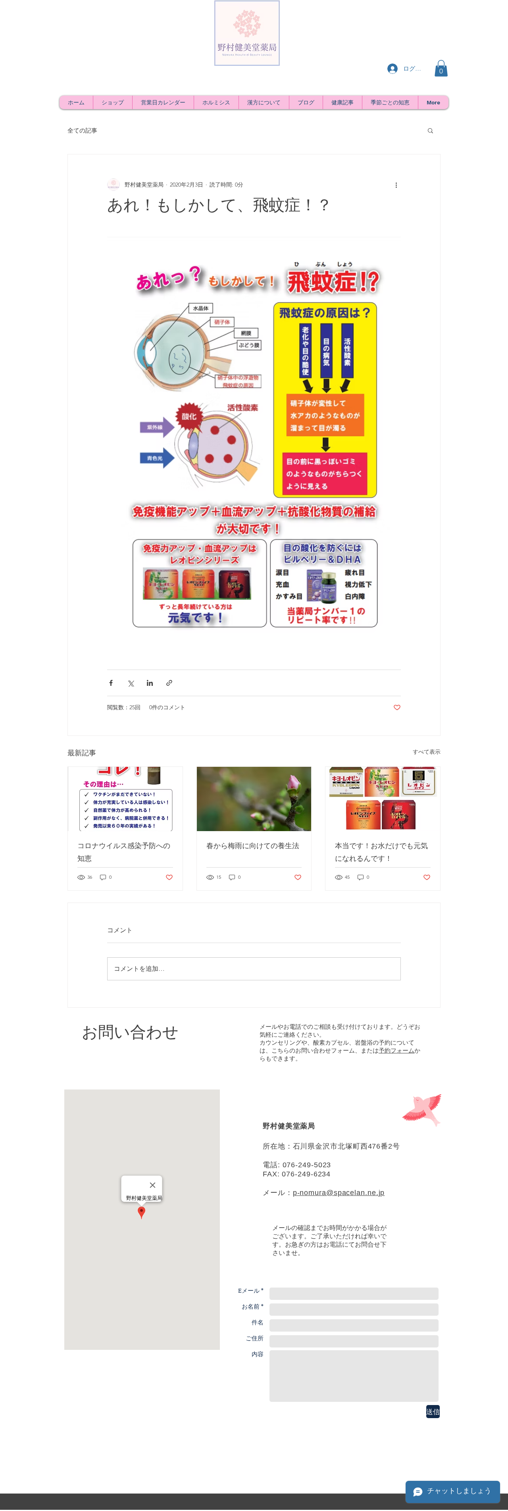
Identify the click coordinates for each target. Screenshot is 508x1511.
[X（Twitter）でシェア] (130, 683)
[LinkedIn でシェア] (150, 683)
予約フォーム (396, 1050)
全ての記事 (82, 130)
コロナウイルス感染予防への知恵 (123, 853)
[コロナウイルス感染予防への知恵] (125, 799)
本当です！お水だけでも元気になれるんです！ (381, 853)
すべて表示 (427, 751)
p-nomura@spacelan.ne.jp (339, 1193)
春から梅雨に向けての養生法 (252, 847)
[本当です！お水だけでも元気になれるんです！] (382, 799)
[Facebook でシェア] (111, 683)
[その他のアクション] (396, 184)
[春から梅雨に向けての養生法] (254, 799)
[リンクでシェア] (169, 683)
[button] (441, 68)
